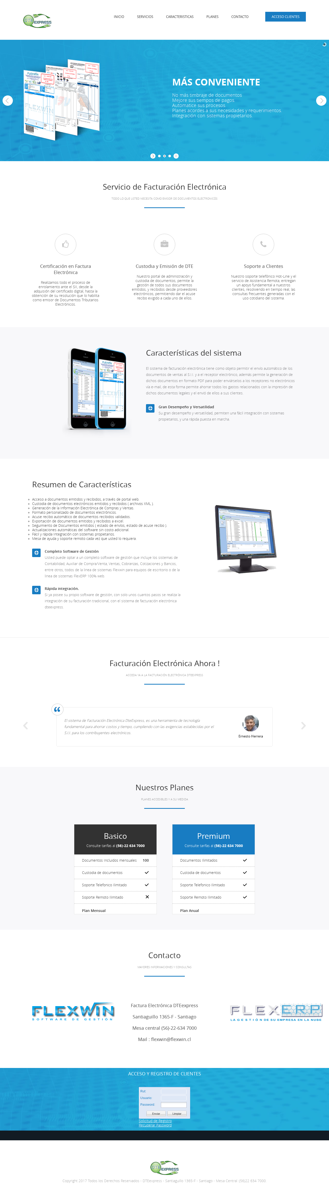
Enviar (156, 1113)
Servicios (145, 16)
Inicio (119, 16)
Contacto (240, 16)
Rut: (143, 1091)
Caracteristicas (180, 16)
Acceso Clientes (285, 16)
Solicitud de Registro (155, 1121)
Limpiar (176, 1113)
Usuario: (146, 1098)
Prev (25, 726)
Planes (212, 16)
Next (303, 726)
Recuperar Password (155, 1125)
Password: (147, 1104)
